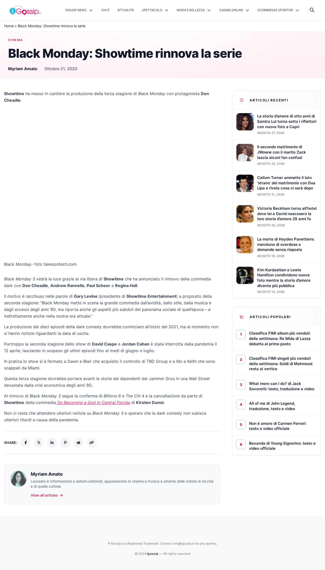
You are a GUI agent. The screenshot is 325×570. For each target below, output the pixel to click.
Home (9, 26)
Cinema (15, 40)
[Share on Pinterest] (65, 443)
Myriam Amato (22, 68)
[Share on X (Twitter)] (39, 443)
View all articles (44, 495)
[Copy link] (92, 443)
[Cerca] (312, 10)
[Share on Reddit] (78, 443)
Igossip (153, 554)
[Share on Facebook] (26, 443)
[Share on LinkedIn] (52, 443)
